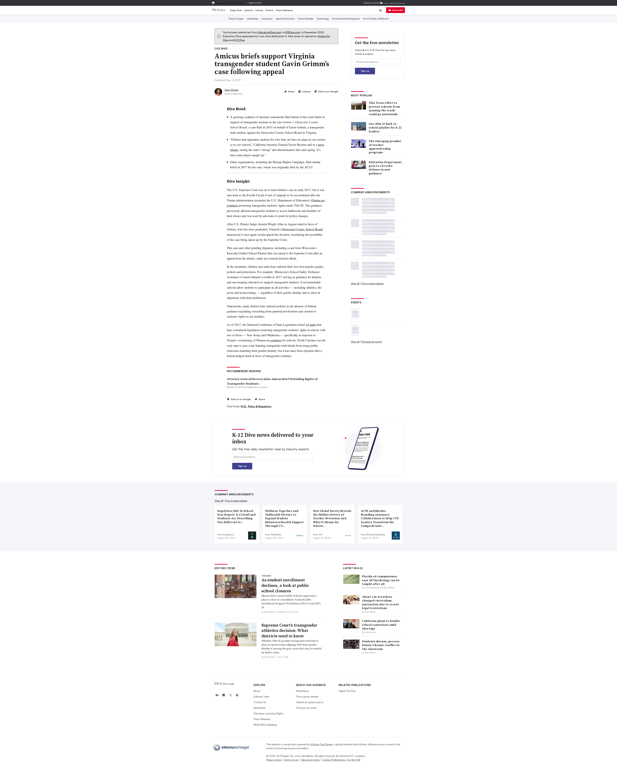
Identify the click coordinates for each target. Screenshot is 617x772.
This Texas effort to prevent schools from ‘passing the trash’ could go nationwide (384, 108)
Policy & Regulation (259, 406)
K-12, (244, 406)
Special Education (285, 18)
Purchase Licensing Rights (268, 713)
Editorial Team (261, 696)
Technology (323, 18)
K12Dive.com (292, 32)
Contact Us (260, 702)
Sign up (365, 70)
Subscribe (397, 10)
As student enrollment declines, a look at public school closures (285, 585)
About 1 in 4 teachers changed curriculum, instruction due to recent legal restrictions (380, 602)
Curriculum (267, 18)
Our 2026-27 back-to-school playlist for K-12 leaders (385, 127)
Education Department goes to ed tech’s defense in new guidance (385, 167)
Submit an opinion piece (309, 702)
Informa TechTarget (322, 744)
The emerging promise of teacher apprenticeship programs (385, 146)
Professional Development (346, 18)
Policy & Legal (236, 18)
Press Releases (284, 10)
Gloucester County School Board (302, 229)
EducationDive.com (269, 32)
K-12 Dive (239, 40)
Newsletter (260, 707)
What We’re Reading (265, 724)
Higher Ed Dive (255, 3)
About (257, 691)
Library (259, 10)
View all (355, 283)
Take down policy (310, 759)
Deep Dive (236, 10)
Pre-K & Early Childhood (375, 18)
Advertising (302, 691)
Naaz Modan (231, 90)
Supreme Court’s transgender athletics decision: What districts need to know (289, 630)
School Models (305, 18)
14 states (311, 325)
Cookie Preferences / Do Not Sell (341, 759)
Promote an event (371, 341)
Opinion (248, 10)
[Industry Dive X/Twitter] (230, 695)
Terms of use (291, 759)
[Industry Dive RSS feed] (237, 695)
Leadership (252, 18)
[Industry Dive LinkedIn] (217, 695)
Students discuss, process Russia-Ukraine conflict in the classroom (380, 645)
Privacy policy (274, 759)
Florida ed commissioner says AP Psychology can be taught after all (381, 580)
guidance (276, 340)
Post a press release (372, 283)
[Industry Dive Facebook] (223, 695)
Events (269, 10)
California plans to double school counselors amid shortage (381, 624)
